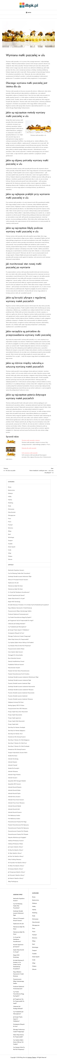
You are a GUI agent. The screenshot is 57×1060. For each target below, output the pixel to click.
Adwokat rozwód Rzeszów (14, 787)
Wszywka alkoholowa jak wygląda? (17, 837)
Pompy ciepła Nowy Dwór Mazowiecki (18, 712)
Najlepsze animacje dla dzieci (16, 702)
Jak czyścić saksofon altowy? (15, 847)
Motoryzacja (11, 509)
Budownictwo (11, 490)
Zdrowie (10, 559)
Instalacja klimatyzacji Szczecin (16, 840)
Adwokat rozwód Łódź (14, 809)
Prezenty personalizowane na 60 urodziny (18, 674)
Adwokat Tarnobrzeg (13, 759)
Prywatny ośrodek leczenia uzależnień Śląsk (19, 683)
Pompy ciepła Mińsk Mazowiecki (16, 721)
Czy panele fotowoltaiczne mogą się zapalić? (19, 617)
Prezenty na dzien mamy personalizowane (18, 671)
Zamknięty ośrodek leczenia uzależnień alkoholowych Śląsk (23, 677)
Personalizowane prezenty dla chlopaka (18, 834)
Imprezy (10, 500)
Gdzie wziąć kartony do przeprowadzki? (18, 639)
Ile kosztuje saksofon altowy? (15, 869)
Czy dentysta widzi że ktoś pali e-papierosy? (19, 645)
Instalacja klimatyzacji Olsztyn (15, 844)
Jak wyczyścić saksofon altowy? (16, 875)
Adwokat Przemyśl (12, 765)
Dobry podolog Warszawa (14, 859)
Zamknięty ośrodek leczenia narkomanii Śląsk (19, 576)
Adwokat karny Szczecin (14, 796)
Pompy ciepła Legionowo (14, 718)
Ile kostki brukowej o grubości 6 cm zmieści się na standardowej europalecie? (28, 605)
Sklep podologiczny (13, 881)
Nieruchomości (12, 512)
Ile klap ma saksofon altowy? (15, 850)
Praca (9, 518)
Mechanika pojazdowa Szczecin (16, 570)
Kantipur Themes (32, 1057)
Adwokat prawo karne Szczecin (16, 800)
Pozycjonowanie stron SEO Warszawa (17, 708)
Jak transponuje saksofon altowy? (16, 872)
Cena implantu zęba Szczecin (15, 652)
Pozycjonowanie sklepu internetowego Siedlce (19, 611)
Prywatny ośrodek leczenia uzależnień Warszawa (20, 699)
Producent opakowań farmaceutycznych (18, 614)
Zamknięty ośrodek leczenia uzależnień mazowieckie (21, 686)
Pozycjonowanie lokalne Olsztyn (16, 649)
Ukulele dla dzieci (12, 756)
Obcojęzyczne (11, 515)
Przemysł (10, 525)
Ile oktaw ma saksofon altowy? (16, 866)
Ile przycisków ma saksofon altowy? (17, 862)
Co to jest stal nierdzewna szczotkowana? (19, 592)
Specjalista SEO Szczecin (14, 784)
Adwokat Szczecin (12, 778)
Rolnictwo (10, 528)
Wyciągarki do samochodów (15, 655)
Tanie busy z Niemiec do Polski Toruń (17, 743)
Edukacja (10, 493)
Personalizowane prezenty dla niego (17, 822)
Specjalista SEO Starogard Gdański (17, 781)
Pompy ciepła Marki (13, 724)
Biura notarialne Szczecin (14, 658)
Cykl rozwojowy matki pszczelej (29, 453)
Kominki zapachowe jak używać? (16, 595)
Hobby (9, 496)
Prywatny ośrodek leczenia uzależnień (17, 696)
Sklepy (9, 531)
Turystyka (10, 544)
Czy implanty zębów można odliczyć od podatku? (21, 642)
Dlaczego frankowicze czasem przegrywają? (19, 636)
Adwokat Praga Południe (14, 774)
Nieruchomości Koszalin (14, 668)
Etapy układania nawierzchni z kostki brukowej (20, 608)
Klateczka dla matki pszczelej (29, 448)
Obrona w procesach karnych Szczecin (18, 579)
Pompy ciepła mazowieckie (15, 715)
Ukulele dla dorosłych (13, 768)
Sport (9, 534)
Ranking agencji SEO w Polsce (16, 705)
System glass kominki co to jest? (16, 598)
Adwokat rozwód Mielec (14, 790)
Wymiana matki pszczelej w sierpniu (31, 440)
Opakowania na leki (13, 583)
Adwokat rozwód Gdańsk (14, 806)
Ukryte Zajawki (11, 547)
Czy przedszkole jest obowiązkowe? (17, 627)
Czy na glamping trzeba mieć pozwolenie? (19, 573)
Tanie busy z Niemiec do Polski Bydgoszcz (18, 740)
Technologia (11, 537)
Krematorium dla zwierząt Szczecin (17, 737)
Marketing (10, 503)
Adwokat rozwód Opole (14, 793)
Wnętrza (10, 556)
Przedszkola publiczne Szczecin (16, 664)
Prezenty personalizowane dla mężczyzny (18, 825)
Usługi (9, 553)
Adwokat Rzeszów (12, 762)
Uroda (9, 550)
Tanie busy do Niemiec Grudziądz (16, 727)
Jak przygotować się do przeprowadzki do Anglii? (21, 620)
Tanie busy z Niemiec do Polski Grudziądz (18, 746)
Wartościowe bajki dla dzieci (15, 586)
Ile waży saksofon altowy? (15, 853)
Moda (9, 506)
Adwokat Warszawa (13, 771)
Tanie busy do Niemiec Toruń (15, 734)
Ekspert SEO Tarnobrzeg (14, 601)
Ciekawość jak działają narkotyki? (16, 623)
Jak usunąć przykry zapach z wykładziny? (18, 630)
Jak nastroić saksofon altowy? (15, 878)
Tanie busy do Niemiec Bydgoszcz (16, 730)
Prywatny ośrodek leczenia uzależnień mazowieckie (21, 693)
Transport (10, 540)
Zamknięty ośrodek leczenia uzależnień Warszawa (20, 690)
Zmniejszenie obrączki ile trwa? (16, 633)
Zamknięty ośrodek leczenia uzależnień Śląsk (19, 680)
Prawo (9, 522)
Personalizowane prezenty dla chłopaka (18, 831)
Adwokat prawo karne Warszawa (16, 803)
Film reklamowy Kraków (14, 815)
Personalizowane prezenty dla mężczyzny (18, 828)
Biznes (9, 487)
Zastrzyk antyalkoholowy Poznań (16, 661)
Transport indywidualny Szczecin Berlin (17, 752)
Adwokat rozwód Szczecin (15, 812)
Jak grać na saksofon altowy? (16, 856)
